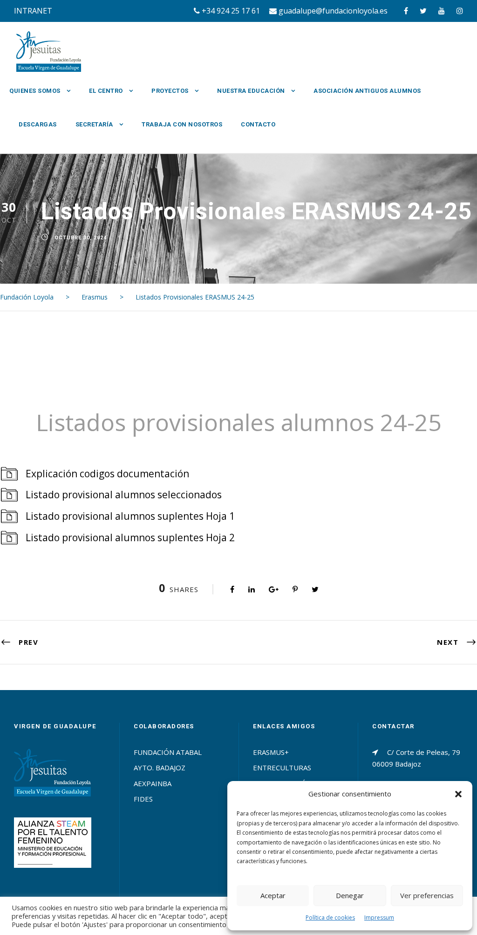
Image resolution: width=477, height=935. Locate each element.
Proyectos (170, 90)
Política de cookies (330, 917)
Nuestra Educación (251, 90)
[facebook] (406, 11)
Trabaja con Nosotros (182, 124)
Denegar (350, 895)
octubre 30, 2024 (81, 238)
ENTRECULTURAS (282, 767)
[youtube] (441, 11)
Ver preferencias (427, 895)
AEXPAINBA (152, 783)
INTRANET (33, 11)
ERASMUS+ (271, 752)
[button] (458, 794)
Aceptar (273, 895)
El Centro (106, 90)
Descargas (38, 124)
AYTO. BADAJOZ (159, 767)
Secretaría (94, 124)
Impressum (379, 917)
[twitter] (423, 11)
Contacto (258, 124)
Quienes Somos (35, 90)
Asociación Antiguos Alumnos (367, 90)
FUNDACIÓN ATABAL (168, 752)
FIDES (143, 798)
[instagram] (460, 11)
